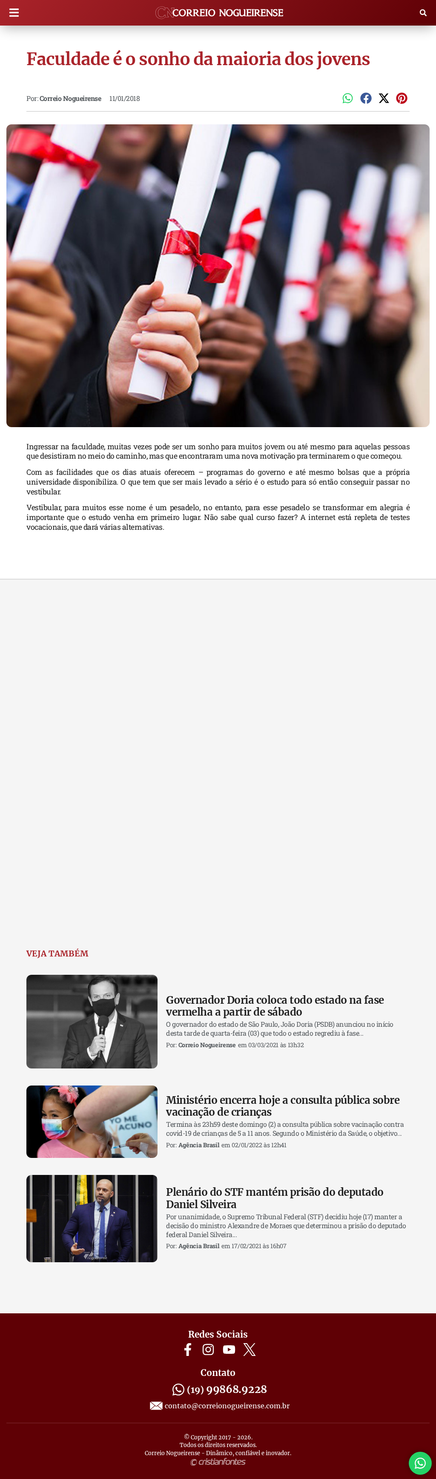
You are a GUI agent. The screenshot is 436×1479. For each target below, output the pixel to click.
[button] (13, 13)
